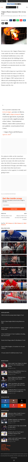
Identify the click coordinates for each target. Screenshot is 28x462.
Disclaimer (4, 448)
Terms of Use (5, 449)
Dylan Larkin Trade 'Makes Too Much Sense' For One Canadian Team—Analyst (17, 365)
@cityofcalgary (7, 112)
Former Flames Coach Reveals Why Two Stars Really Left (13, 250)
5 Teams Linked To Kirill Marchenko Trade (11, 352)
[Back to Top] (14, 460)
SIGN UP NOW (14, 209)
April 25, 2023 (6, 134)
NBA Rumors (18, 223)
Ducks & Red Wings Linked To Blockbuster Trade (13, 340)
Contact (3, 444)
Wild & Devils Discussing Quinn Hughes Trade (12, 315)
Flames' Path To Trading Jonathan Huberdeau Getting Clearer (14, 287)
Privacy (3, 447)
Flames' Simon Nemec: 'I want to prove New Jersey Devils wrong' (13, 262)
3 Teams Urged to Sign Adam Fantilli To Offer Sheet (13, 275)
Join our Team (5, 445)
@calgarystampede (15, 114)
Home (2, 7)
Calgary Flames (23, 15)
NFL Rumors (9, 223)
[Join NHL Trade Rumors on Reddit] (22, 405)
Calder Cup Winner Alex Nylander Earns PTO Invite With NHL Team (13, 238)
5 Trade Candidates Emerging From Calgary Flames (13, 300)
